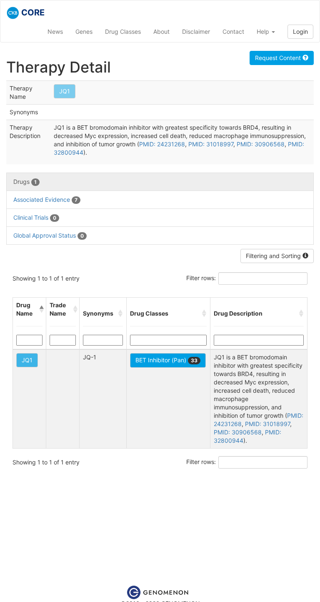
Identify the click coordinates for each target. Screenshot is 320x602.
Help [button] (264, 31)
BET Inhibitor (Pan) (166, 360)
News (55, 31)
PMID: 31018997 (210, 144)
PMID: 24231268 (162, 144)
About (161, 31)
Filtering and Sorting (274, 255)
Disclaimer (196, 31)
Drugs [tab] (25, 181)
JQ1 (64, 91)
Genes (83, 31)
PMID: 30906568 (261, 144)
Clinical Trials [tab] (34, 217)
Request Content (278, 57)
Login (300, 31)
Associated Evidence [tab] (45, 199)
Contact (233, 31)
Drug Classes (123, 31)
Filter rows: (201, 277)
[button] (40, 309)
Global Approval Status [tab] (48, 235)
